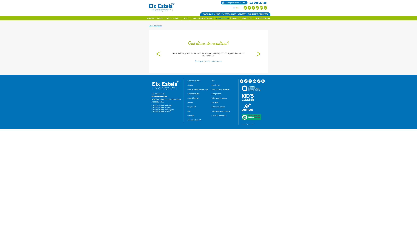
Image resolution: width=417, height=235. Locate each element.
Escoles (185, 18)
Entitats (190, 102)
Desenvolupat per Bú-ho (248, 124)
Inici (213, 81)
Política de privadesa (219, 98)
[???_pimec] (247, 111)
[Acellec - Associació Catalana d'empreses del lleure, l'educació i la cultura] (251, 90)
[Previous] (158, 54)
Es (234, 8)
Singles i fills (247, 18)
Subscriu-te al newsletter (258, 14)
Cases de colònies (172, 18)
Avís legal (215, 102)
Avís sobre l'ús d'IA (194, 120)
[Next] (258, 54)
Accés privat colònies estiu (235, 3)
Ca (237, 8)
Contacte (217, 14)
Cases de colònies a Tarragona (162, 110)
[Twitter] (249, 9)
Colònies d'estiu (222, 18)
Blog (189, 111)
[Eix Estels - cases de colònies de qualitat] (161, 11)
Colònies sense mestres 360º (202, 18)
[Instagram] (261, 9)
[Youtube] (257, 9)
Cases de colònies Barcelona (161, 105)
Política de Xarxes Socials (221, 111)
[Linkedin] (265, 9)
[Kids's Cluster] (248, 100)
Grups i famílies (193, 98)
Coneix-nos (207, 14)
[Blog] (245, 9)
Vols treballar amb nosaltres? (234, 14)
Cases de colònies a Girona (161, 108)
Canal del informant (219, 115)
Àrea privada (216, 94)
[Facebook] (253, 9)
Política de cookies (218, 107)
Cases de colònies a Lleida (160, 112)
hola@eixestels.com (159, 96)
